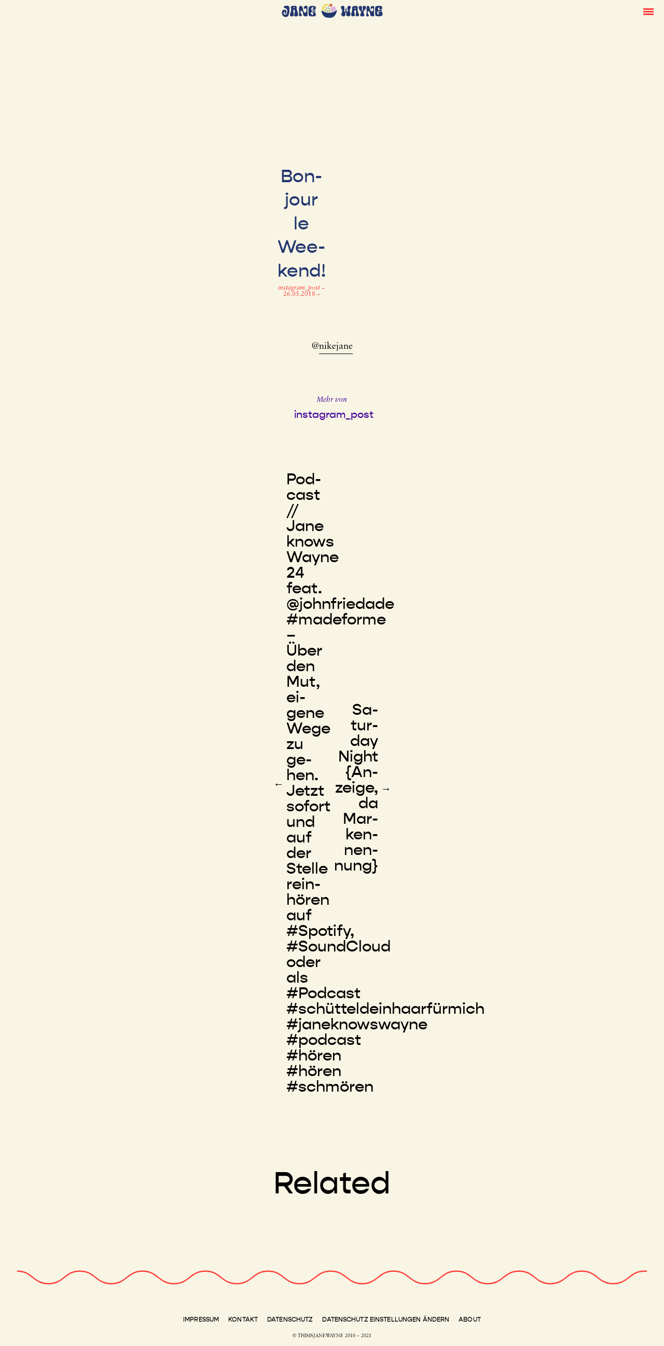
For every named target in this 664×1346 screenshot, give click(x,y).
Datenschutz (290, 1319)
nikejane (336, 346)
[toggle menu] (648, 11)
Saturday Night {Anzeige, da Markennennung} (356, 787)
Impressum (201, 1319)
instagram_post (300, 288)
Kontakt (243, 1319)
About (470, 1319)
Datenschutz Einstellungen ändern (385, 1319)
